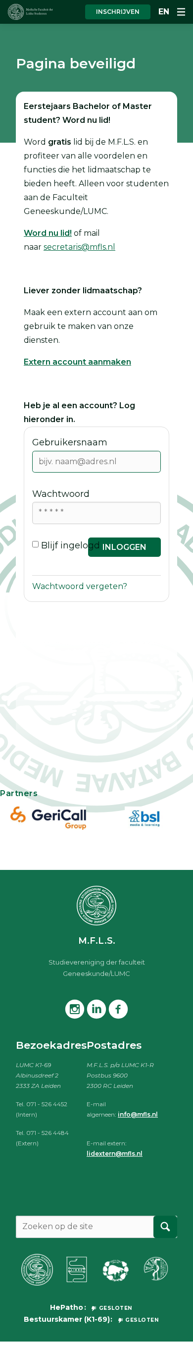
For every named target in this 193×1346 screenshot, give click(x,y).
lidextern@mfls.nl (115, 1153)
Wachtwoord (61, 493)
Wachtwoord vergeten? (79, 586)
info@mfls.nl (138, 1114)
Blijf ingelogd (70, 545)
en (163, 11)
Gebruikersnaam (69, 442)
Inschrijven (118, 11)
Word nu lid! (48, 233)
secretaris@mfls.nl (79, 247)
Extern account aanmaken (77, 362)
